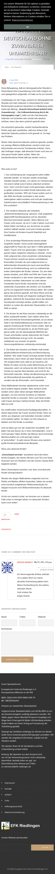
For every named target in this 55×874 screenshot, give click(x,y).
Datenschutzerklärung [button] (22, 20)
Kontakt (8, 788)
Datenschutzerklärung (15, 812)
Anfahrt (8, 794)
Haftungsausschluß (13, 806)
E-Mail (22, 617)
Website (42, 617)
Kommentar (6, 629)
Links (7, 800)
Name (4, 617)
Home (7, 67)
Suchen (45, 847)
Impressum (10, 783)
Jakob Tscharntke (25, 59)
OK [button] (27, 27)
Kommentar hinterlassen (17, 659)
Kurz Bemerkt (16, 67)
